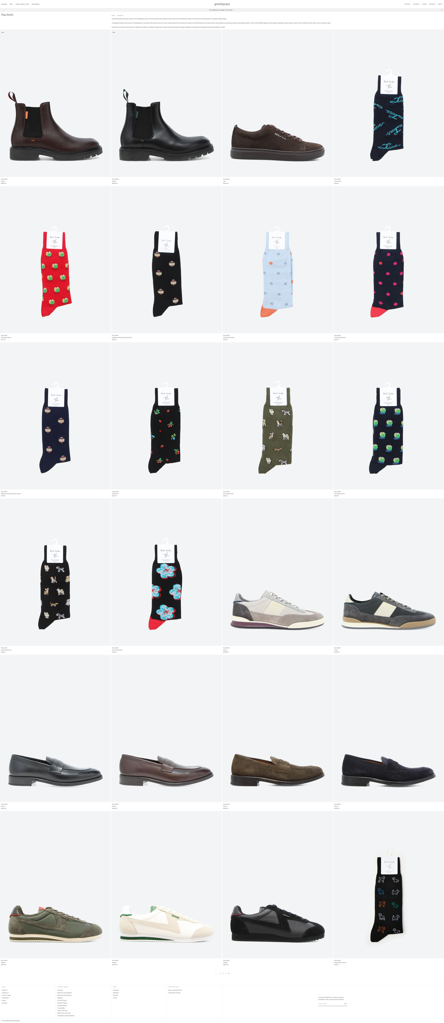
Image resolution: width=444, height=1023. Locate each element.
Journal (416, 4)
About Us (4, 990)
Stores (4, 1000)
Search (407, 4)
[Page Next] (228, 973)
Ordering (60, 990)
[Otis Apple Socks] (55, 259)
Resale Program (62, 1003)
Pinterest (115, 995)
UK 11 (241, 181)
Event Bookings (62, 1005)
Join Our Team (6, 995)
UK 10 (15, 181)
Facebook (116, 990)
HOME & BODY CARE (22, 4)
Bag (440, 4)
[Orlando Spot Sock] (277, 259)
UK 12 (242, 806)
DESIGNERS (36, 4)
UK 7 (2, 181)
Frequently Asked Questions (65, 1016)
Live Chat (4, 1003)
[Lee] (277, 103)
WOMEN (4, 4)
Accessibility (61, 1008)
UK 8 (6, 181)
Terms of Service (62, 1010)
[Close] (442, 10)
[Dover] (277, 572)
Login (424, 4)
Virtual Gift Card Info (174, 993)
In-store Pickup (61, 1000)
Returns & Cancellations (64, 993)
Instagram (116, 993)
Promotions (5, 998)
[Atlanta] (55, 884)
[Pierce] (55, 728)
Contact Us (5, 993)
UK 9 (10, 181)
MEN (11, 4)
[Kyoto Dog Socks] (277, 416)
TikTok (115, 998)
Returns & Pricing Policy (64, 995)
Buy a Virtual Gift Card (175, 990)
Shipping (60, 998)
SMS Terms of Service (64, 1013)
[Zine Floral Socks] (166, 572)
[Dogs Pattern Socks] (388, 884)
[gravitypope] (222, 4)
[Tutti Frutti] (166, 416)
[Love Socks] (388, 103)
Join (345, 1003)
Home (113, 15)
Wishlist (432, 4)
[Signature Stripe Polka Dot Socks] (166, 259)
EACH (336, 181)
